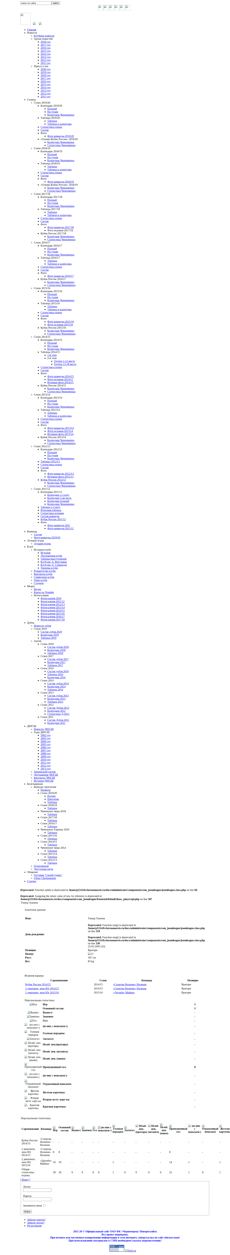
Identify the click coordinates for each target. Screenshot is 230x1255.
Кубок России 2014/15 (38, 984)
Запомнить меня (32, 1205)
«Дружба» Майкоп (124, 992)
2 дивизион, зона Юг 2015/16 (42, 992)
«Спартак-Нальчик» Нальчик (129, 984)
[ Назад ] (25, 1179)
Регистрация (34, 1225)
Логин (26, 1186)
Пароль (27, 1196)
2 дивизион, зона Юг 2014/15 (42, 988)
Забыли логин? (35, 1222)
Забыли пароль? (36, 1219)
